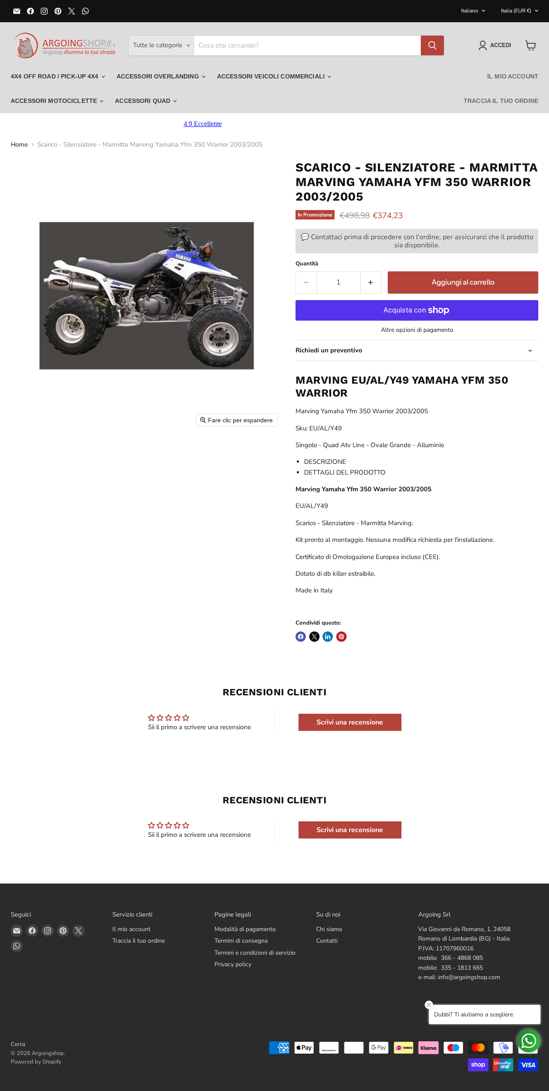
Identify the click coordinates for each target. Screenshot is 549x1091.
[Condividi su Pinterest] (341, 636)
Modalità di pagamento (245, 929)
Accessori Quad (143, 100)
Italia (516, 10)
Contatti (327, 941)
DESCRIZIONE (325, 461)
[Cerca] (432, 45)
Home (19, 144)
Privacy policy (232, 964)
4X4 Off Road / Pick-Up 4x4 (55, 76)
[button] (496, 45)
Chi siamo (329, 929)
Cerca (18, 1044)
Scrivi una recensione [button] (350, 722)
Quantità (307, 264)
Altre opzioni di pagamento (417, 330)
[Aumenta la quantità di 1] (371, 282)
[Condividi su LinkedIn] (328, 636)
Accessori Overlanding (159, 76)
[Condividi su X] (314, 636)
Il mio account (512, 76)
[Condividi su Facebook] (301, 636)
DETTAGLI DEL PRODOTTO (345, 472)
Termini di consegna (241, 941)
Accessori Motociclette (55, 100)
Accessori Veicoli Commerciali (271, 76)
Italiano (469, 10)
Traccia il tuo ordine (501, 100)
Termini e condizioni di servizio (255, 953)
